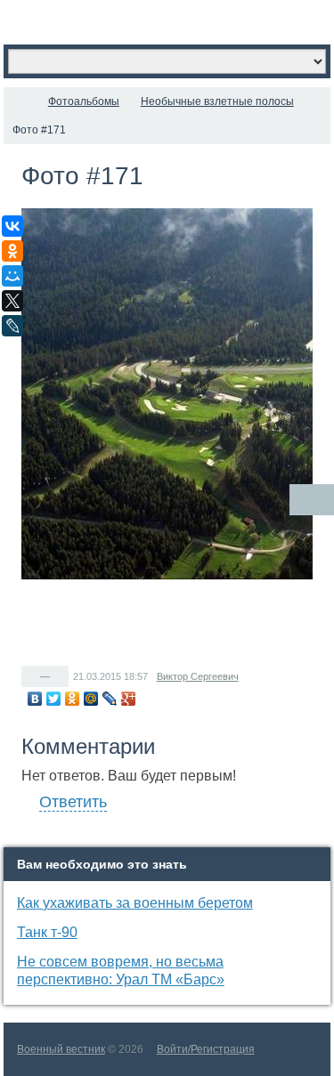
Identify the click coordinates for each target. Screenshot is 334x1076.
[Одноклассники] (72, 698)
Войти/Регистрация (206, 1049)
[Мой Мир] (91, 698)
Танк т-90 (47, 932)
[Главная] (19, 101)
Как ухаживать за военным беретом (135, 902)
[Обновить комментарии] (311, 499)
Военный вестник (61, 1049)
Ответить (73, 802)
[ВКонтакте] (35, 698)
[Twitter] (54, 698)
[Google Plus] (128, 698)
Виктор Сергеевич (198, 676)
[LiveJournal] (110, 698)
